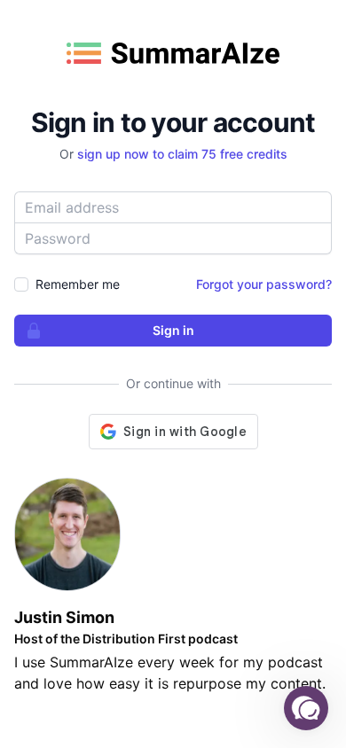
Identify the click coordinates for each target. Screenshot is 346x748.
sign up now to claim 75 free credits (182, 153)
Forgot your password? (264, 284)
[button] (306, 708)
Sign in (173, 330)
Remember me (77, 284)
